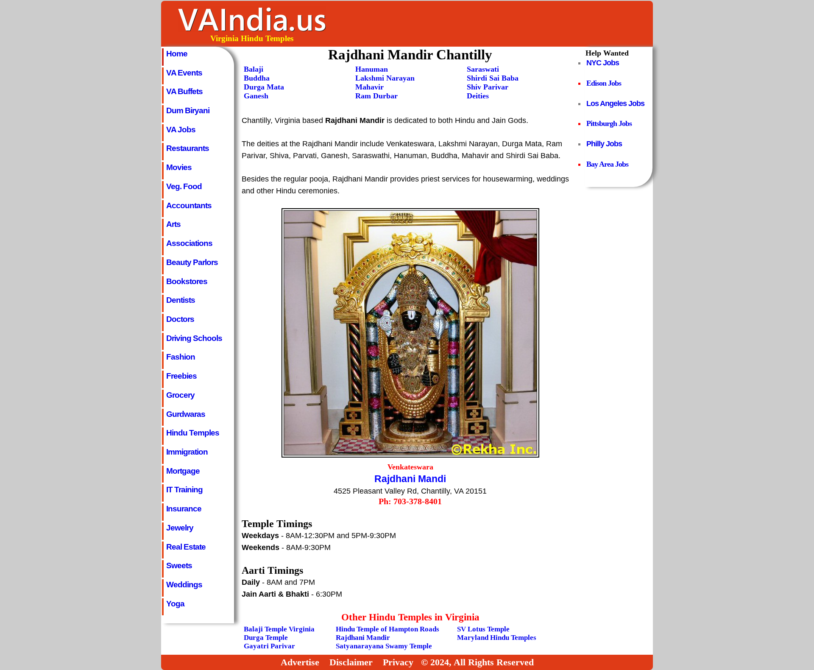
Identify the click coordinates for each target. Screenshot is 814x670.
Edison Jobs (603, 83)
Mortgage (183, 470)
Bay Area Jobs (607, 164)
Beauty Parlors (192, 262)
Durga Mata (264, 87)
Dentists (180, 299)
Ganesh (256, 96)
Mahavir (369, 87)
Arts (173, 224)
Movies (179, 167)
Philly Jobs (604, 144)
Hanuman (371, 69)
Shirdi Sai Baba (493, 78)
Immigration (187, 451)
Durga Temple (266, 638)
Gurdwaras (185, 414)
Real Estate (186, 546)
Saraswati (483, 69)
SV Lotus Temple (483, 629)
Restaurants (187, 148)
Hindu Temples (192, 432)
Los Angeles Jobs (615, 103)
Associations (189, 243)
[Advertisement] (497, 24)
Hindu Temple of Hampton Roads (387, 629)
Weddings (184, 584)
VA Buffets (184, 91)
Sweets (179, 565)
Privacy (398, 662)
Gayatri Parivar (269, 646)
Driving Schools (194, 338)
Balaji (253, 69)
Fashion (180, 356)
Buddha (257, 78)
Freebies (181, 375)
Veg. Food (184, 186)
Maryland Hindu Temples (496, 638)
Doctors (180, 319)
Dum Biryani (187, 110)
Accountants (189, 205)
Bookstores (186, 281)
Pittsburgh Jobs (609, 123)
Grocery (180, 394)
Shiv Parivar (487, 87)
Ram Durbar (376, 96)
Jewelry (179, 527)
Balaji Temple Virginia (279, 629)
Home (176, 53)
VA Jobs (180, 129)
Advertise (300, 662)
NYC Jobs (602, 63)
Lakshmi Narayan (385, 78)
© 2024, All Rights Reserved (477, 662)
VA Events (184, 72)
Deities (478, 96)
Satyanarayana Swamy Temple (384, 646)
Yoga (175, 603)
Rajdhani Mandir (363, 638)
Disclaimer (351, 662)
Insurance (183, 508)
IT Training (184, 489)
